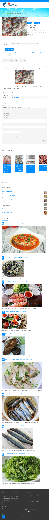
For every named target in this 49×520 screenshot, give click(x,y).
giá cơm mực (37, 52)
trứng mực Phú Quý (17, 53)
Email (4, 129)
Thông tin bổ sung (12, 60)
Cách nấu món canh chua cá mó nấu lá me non (17, 453)
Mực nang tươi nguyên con (31, 166)
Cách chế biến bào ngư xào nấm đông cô (15, 334)
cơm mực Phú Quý (30, 52)
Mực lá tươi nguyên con (18, 166)
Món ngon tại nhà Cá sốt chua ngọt (14, 223)
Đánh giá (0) (23, 60)
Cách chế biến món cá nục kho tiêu (14, 393)
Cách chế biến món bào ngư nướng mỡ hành (16, 257)
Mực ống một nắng (7, 165)
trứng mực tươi (24, 53)
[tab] (4, 60)
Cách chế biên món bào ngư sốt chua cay (16, 311)
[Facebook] (25, 511)
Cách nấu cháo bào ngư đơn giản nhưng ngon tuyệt (18, 359)
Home (3, 13)
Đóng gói (5, 44)
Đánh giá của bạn (7, 113)
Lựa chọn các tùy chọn (30, 159)
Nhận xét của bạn (7, 117)
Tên (4, 125)
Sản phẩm (9, 13)
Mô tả (4, 60)
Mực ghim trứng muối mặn (43, 166)
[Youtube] (28, 511)
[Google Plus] (29, 511)
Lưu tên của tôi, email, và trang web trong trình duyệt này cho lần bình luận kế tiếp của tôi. (23, 136)
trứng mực (10, 53)
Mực (6, 13)
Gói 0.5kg (13, 97)
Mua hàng (10, 49)
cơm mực (24, 52)
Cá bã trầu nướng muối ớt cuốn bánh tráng (16, 281)
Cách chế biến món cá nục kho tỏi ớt (14, 425)
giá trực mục (42, 52)
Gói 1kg (17, 97)
